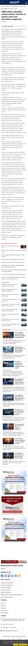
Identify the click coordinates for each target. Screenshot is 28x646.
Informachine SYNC (5, 590)
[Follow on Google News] (15, 575)
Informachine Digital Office (7, 585)
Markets (7, 6)
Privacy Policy (4, 610)
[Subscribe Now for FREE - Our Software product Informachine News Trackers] (14, 505)
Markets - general (13, 8)
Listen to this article (8, 26)
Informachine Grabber (6, 587)
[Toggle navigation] (2, 2)
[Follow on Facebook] (2, 575)
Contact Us (3, 605)
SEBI (24, 6)
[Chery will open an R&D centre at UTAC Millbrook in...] (24, 315)
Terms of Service (5, 612)
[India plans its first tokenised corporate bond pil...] (24, 290)
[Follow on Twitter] (5, 575)
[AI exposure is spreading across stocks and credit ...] (24, 325)
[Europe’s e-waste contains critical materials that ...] (24, 295)
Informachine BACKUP (6, 592)
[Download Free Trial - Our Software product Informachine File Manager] (14, 482)
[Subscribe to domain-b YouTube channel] (9, 575)
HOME (2, 6)
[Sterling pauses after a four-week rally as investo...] (24, 285)
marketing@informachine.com (11, 630)
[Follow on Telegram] (12, 575)
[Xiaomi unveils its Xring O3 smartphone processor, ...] (24, 305)
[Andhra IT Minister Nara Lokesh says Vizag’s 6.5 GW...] (24, 320)
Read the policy (23, 644)
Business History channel (7, 597)
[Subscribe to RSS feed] (19, 575)
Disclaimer (3, 608)
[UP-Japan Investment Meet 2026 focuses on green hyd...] (24, 310)
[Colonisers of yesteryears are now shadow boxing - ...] (24, 247)
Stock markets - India (16, 6)
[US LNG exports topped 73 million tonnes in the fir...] (24, 300)
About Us (3, 603)
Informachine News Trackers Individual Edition (11, 594)
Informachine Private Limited (12, 636)
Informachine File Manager (7, 582)
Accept (15, 644)
